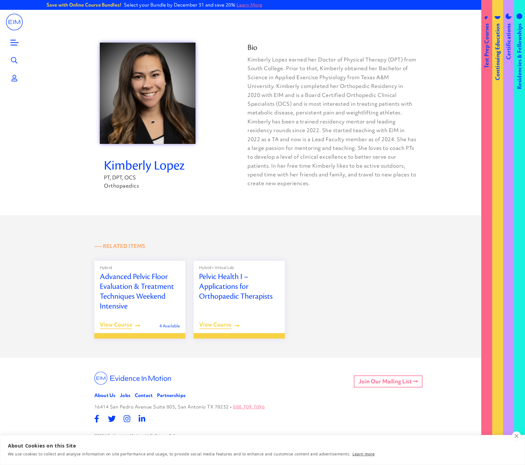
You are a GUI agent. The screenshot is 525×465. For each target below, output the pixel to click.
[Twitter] (111, 419)
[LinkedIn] (142, 419)
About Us (104, 395)
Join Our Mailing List (385, 381)
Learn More (249, 5)
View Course (116, 325)
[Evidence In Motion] (14, 22)
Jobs (125, 395)
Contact (144, 395)
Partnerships (171, 395)
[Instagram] (127, 419)
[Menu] (14, 42)
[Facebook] (96, 419)
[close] (516, 436)
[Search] (14, 60)
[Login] (14, 78)
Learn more (363, 454)
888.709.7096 (249, 407)
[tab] (486, 232)
